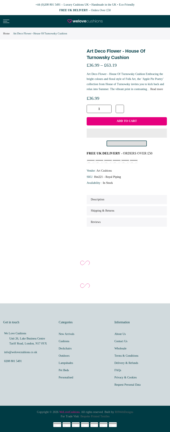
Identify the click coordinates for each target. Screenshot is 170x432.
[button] (127, 133)
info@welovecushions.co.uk (20, 352)
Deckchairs (65, 348)
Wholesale (120, 348)
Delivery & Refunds (126, 363)
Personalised (66, 377)
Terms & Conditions (126, 355)
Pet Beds (64, 370)
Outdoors (64, 355)
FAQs (117, 370)
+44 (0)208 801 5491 (48, 4)
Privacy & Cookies (125, 377)
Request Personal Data (127, 384)
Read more (156, 89)
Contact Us (120, 341)
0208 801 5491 (13, 361)
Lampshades (66, 363)
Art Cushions (104, 170)
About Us (120, 334)
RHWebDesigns (124, 412)
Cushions (64, 341)
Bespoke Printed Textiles (94, 416)
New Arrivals (66, 334)
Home (6, 33)
